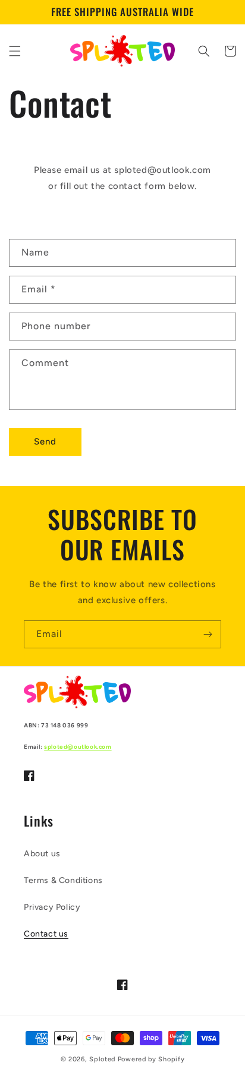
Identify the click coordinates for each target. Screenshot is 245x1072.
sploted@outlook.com (77, 747)
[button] (15, 51)
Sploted (103, 1059)
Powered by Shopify (151, 1059)
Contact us (46, 934)
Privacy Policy (52, 907)
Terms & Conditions (63, 880)
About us (42, 854)
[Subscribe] (207, 634)
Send (45, 441)
